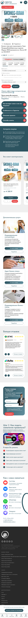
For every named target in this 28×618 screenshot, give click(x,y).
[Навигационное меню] (25, 2)
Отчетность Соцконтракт (5, 586)
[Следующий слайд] (24, 22)
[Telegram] (5, 541)
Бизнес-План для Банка (5, 564)
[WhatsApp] (12, 541)
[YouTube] (2, 541)
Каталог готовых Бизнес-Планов (7, 554)
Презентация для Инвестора (6, 560)
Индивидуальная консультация (6, 572)
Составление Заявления (5, 578)
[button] (14, 248)
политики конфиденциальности (12, 409)
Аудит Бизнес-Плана (5, 576)
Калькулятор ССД (4, 602)
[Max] (9, 541)
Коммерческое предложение (6, 582)
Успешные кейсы (4, 600)
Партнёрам (3, 594)
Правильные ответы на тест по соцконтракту (9, 574)
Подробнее (5, 98)
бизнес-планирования (11, 3)
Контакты (3, 596)
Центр (8, 2)
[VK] (7, 541)
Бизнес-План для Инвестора (6, 558)
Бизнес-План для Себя (5, 566)
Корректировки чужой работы (6, 580)
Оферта (2, 604)
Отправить (9, 414)
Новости (3, 598)
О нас (2, 592)
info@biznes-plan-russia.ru (9, 521)
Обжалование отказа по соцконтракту (8, 584)
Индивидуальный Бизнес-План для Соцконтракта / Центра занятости (13, 556)
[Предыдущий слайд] (4, 22)
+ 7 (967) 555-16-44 (7, 520)
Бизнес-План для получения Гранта (7, 562)
